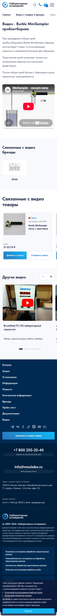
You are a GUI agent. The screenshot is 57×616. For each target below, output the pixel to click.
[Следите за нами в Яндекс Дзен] (34, 427)
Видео (6, 419)
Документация (10, 413)
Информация (10, 383)
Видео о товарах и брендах (30, 14)
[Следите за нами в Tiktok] (28, 427)
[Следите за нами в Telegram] (12, 427)
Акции (6, 371)
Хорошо (28, 611)
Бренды (6, 401)
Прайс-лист (9, 407)
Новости (7, 389)
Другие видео (14, 277)
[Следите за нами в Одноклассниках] (23, 427)
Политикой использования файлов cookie (23, 592)
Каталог (7, 364)
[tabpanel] (27, 312)
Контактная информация (16, 395)
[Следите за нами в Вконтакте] (18, 427)
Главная (6, 14)
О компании (9, 377)
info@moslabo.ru (29, 467)
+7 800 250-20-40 (28, 450)
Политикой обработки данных (18, 595)
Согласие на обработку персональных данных (26, 565)
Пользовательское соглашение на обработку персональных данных (25, 559)
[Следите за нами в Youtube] (39, 427)
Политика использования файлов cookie (23, 570)
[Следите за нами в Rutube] (45, 427)
